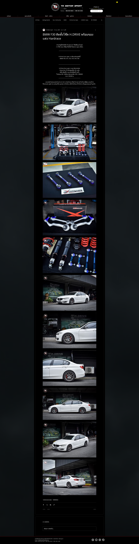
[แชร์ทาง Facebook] (43, 504)
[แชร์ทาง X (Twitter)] (47, 504)
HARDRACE (55, 499)
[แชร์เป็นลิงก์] (54, 504)
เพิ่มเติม (93, 20)
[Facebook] (93, 541)
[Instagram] (100, 541)
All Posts (37, 20)
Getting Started (46, 20)
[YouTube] (96, 541)
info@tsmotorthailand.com (43, 541)
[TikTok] (103, 541)
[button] (96, 11)
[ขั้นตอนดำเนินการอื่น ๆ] (95, 30)
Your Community (57, 20)
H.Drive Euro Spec (73, 20)
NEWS (65, 20)
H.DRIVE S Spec (84, 20)
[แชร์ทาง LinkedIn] (50, 504)
